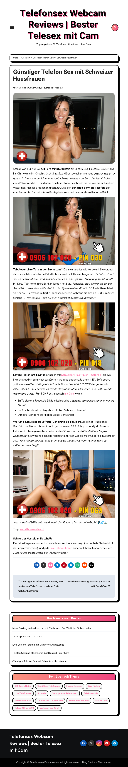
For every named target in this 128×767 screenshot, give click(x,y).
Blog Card (87, 762)
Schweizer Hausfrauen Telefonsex (81, 375)
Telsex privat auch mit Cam (27, 636)
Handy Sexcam (74, 686)
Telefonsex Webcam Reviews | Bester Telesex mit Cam (63, 25)
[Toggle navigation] (12, 27)
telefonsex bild (23, 700)
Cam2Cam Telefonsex (48, 686)
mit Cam (69, 393)
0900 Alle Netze (23, 686)
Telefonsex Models (52, 87)
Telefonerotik (91, 693)
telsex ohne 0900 (24, 708)
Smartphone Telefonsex (65, 693)
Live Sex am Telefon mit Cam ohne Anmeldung (38, 644)
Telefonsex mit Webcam (50, 700)
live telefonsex (23, 693)
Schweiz (35, 87)
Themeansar (104, 762)
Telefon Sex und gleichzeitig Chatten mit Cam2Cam (40, 653)
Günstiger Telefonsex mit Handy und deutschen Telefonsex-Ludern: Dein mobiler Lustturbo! (40, 586)
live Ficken (23, 87)
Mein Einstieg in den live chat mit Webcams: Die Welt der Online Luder (51, 628)
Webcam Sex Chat (49, 708)
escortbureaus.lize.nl (32, 529)
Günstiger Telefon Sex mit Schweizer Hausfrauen (39, 661)
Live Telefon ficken (61, 548)
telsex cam (101, 700)
